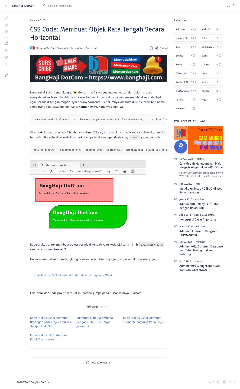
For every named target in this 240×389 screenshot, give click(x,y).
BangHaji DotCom (23, 6)
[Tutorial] (200, 158)
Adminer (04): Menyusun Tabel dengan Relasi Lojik (199, 206)
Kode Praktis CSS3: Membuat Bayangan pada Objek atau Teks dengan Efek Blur (51, 322)
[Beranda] (7, 17)
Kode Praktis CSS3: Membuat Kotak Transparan (49, 337)
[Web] (198, 183)
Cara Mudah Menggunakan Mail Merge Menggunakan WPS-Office (201, 165)
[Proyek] (7, 57)
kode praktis (105, 97)
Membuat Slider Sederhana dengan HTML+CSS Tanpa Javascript (94, 322)
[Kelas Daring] (7, 50)
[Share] (161, 48)
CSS (94, 132)
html (147, 102)
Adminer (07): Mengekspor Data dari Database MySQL (199, 267)
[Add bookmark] (151, 48)
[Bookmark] (234, 6)
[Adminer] (199, 199)
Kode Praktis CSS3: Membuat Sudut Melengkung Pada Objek (73, 275)
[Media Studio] (7, 43)
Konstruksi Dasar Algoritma (197, 219)
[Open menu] (7, 6)
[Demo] (7, 64)
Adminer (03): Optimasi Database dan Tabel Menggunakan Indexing (201, 250)
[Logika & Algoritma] (204, 214)
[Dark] (228, 6)
